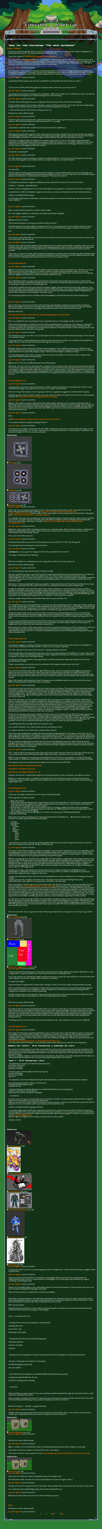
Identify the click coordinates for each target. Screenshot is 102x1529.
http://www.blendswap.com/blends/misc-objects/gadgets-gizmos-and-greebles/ (39, 315)
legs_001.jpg (13, 939)
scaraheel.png (14, 1146)
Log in (10, 68)
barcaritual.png (14, 1192)
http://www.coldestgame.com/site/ (21, 769)
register (18, 68)
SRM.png (12, 490)
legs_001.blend (14, 917)
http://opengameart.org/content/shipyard (40, 56)
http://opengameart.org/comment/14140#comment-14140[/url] (36, 419)
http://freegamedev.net (17, 263)
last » (62, 1514)
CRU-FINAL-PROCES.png (18, 1210)
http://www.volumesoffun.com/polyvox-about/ (32, 515)
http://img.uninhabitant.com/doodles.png (39, 886)
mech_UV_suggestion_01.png (20, 967)
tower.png (13, 1471)
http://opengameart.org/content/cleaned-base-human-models (66, 1453)
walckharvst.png (15, 1237)
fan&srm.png (14, 505)
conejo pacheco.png (16, 1174)
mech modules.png (16, 1432)
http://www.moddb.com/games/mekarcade (25, 766)
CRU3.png (12, 1265)
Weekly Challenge (13, 48)
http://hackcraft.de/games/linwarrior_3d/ (24, 772)
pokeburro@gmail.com (23, 1115)
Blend (10, 1505)
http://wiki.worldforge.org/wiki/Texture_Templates (38, 397)
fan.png (12, 463)
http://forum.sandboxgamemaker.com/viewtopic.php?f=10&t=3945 (34, 1041)
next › (53, 1514)
